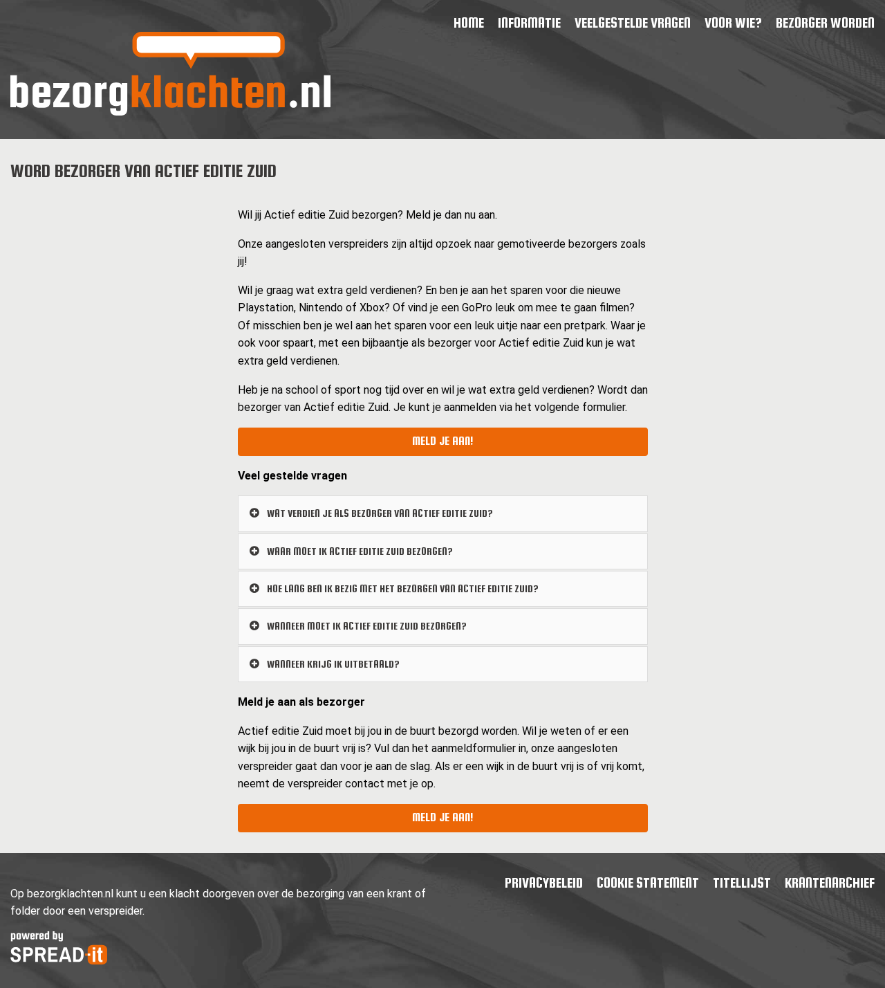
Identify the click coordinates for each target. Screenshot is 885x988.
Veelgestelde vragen (633, 22)
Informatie (529, 22)
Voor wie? (733, 22)
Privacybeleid (544, 882)
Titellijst (742, 882)
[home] (170, 111)
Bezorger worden (825, 22)
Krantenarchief (830, 882)
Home (469, 22)
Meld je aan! (442, 441)
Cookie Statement (648, 882)
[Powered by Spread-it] (58, 960)
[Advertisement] (113, 402)
